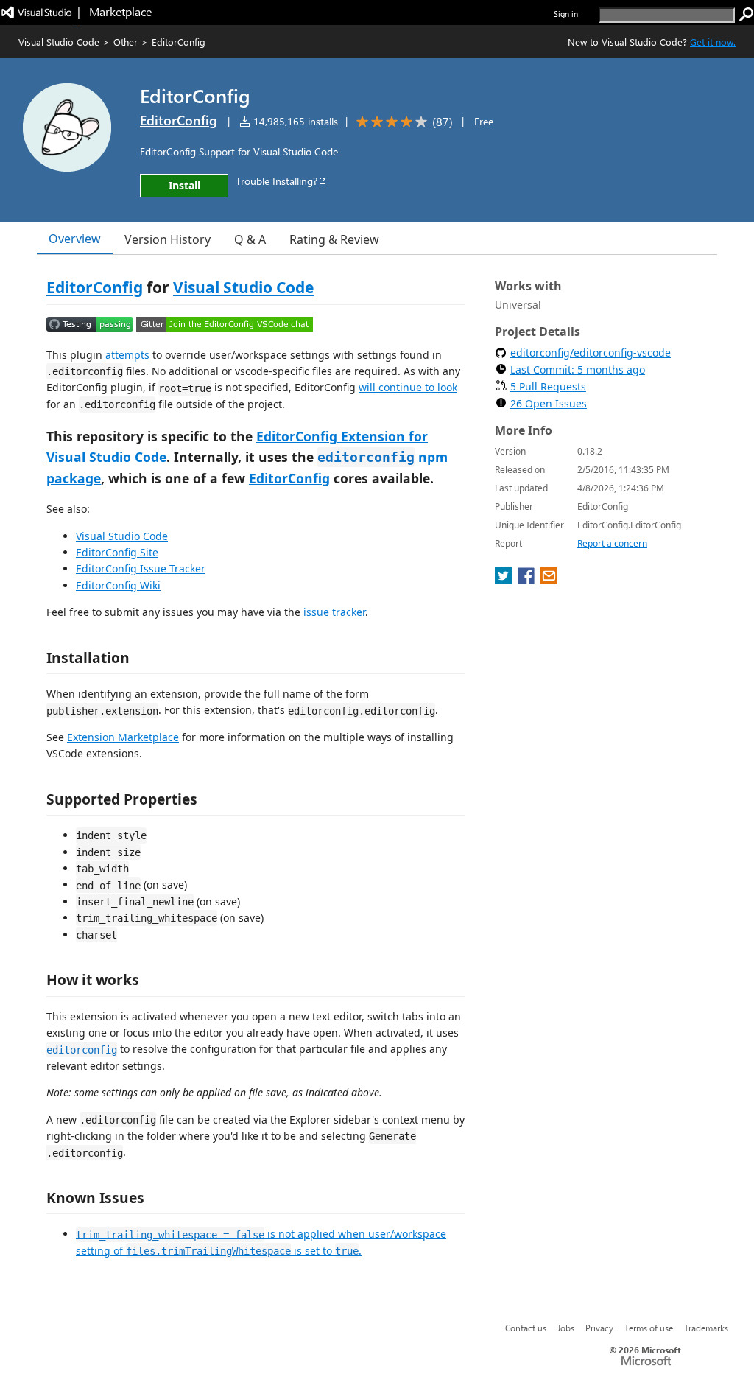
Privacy (599, 1328)
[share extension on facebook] (527, 580)
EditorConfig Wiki (118, 585)
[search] (746, 14)
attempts (127, 355)
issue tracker (334, 612)
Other (125, 41)
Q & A (250, 239)
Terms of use (648, 1328)
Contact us (525, 1328)
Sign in (566, 13)
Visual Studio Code (58, 41)
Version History (167, 239)
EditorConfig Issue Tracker (140, 568)
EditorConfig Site (117, 552)
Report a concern (612, 543)
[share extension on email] (549, 580)
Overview (75, 239)
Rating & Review (334, 239)
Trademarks (706, 1328)
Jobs (565, 1328)
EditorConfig (178, 120)
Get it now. (713, 41)
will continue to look (408, 387)
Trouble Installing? (276, 181)
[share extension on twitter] (504, 580)
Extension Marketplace (123, 737)
